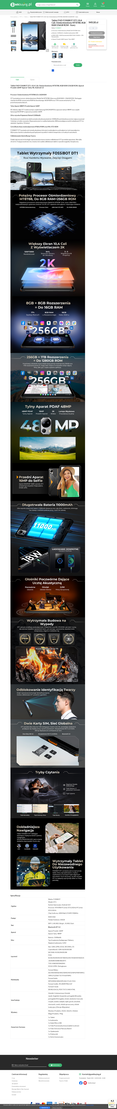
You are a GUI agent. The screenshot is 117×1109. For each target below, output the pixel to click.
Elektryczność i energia (51, 12)
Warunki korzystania (44, 1081)
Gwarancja (14, 1081)
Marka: (56, 28)
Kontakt (14, 1094)
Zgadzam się (45, 1107)
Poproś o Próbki (63, 1081)
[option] (13, 24)
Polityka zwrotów (16, 1092)
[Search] (77, 5)
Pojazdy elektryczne (35, 12)
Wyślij (78, 65)
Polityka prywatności (44, 1078)
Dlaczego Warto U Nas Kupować (20, 1089)
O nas (13, 1078)
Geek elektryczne (84, 12)
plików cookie (90, 1105)
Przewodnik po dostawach (19, 1086)
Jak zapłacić (15, 1083)
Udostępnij (53, 71)
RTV (68, 12)
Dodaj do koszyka (96, 33)
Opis (17, 80)
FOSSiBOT (58, 28)
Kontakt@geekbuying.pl (91, 1074)
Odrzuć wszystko (56, 1107)
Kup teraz (97, 37)
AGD (20, 12)
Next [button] (13, 51)
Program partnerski (64, 1078)
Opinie (32, 80)
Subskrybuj (56, 1065)
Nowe (98, 12)
